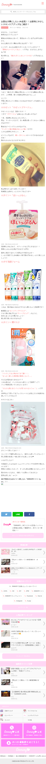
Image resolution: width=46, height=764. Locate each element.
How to (40, 596)
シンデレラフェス (33, 715)
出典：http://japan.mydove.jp (9, 304)
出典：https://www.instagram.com (11, 448)
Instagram (19, 601)
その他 (30, 720)
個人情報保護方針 (21, 756)
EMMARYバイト (39, 591)
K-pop (29, 601)
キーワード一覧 (23, 607)
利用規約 (11, 756)
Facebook (30, 596)
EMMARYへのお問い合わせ (37, 756)
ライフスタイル (32, 711)
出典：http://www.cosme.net (9, 244)
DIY (20, 591)
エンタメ (7, 720)
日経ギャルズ (9, 711)
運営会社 (3, 756)
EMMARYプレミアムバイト (13, 596)
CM (13, 591)
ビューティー (5, 27)
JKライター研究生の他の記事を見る (23, 535)
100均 (5, 591)
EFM (27, 591)
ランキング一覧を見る (23, 656)
